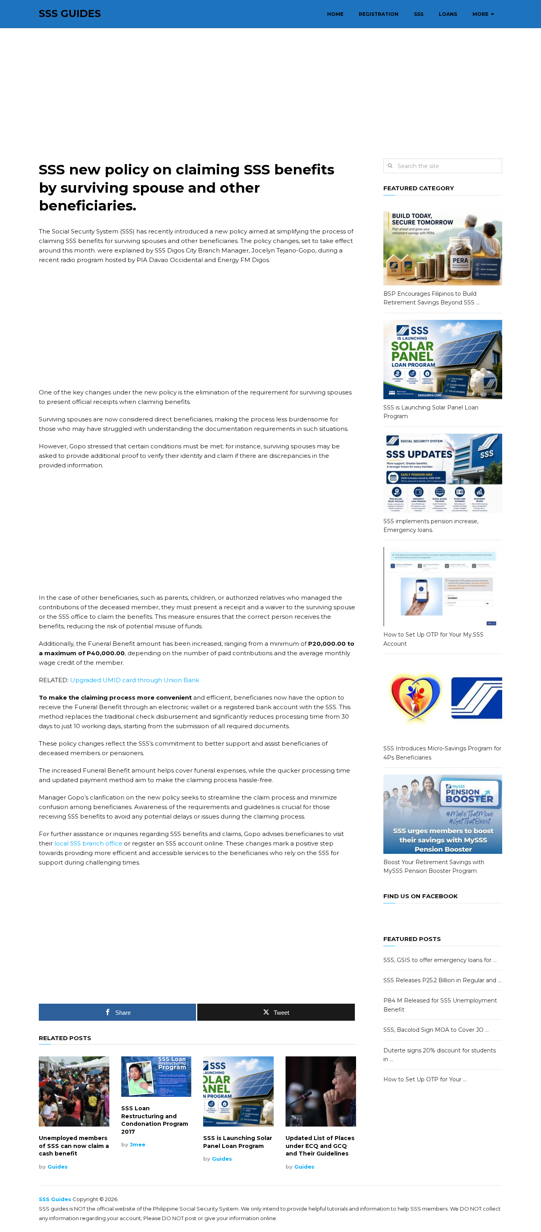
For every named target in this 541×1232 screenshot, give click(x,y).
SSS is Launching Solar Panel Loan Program (237, 1142)
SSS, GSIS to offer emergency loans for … (440, 960)
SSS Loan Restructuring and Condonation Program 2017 (154, 1120)
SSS (418, 14)
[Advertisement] (270, 93)
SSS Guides (70, 14)
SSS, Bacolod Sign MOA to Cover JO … (436, 1029)
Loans (448, 14)
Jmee (137, 1144)
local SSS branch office (88, 843)
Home (335, 14)
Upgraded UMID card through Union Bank (134, 680)
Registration (378, 14)
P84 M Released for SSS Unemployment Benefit (440, 1005)
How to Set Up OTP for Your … (425, 1079)
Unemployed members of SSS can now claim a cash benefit (74, 1145)
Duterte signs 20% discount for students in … (439, 1055)
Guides (58, 1166)
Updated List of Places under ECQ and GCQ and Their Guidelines (320, 1145)
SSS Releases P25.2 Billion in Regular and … (442, 980)
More (480, 14)
